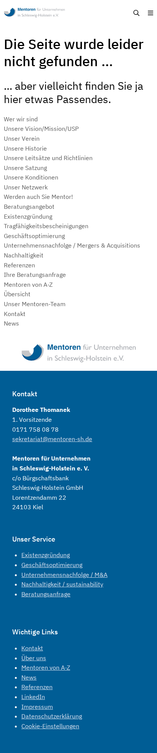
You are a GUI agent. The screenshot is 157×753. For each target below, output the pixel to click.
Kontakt (32, 648)
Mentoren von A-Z (45, 667)
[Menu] (150, 13)
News (29, 677)
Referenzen (37, 687)
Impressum (37, 706)
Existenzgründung (45, 555)
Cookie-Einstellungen (50, 726)
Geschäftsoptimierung (51, 565)
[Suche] (136, 13)
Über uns (33, 658)
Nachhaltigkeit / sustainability (62, 584)
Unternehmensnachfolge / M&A (64, 574)
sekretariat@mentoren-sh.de (52, 439)
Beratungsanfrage (45, 594)
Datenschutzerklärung (51, 716)
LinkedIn (33, 697)
